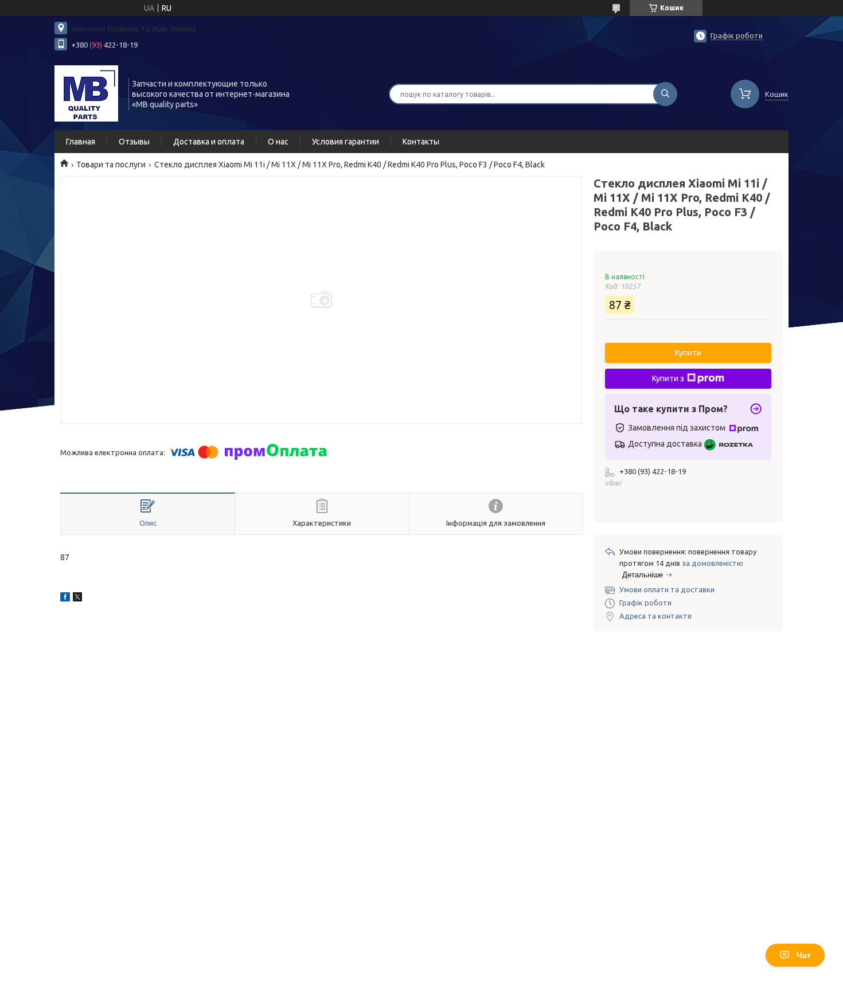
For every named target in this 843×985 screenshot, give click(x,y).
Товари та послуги (111, 164)
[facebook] (65, 598)
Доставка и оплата (208, 142)
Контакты (421, 142)
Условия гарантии (345, 142)
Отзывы (134, 142)
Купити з (668, 378)
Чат (804, 955)
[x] (77, 598)
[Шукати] (665, 94)
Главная (80, 142)
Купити (688, 352)
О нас (278, 142)
